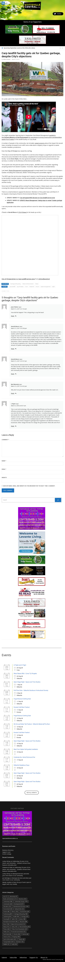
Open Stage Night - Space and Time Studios (27, 682)
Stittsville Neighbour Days (21, 765)
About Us (44, 958)
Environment (7, 909)
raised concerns (40, 143)
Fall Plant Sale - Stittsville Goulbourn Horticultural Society (31, 690)
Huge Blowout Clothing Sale (22, 699)
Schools (16, 934)
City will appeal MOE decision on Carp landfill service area (37, 198)
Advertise (23, 958)
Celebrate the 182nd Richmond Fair (24, 757)
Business (22, 899)
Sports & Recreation (9, 939)
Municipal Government (10, 921)
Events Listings (6, 854)
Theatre (21, 939)
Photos (6, 929)
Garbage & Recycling (15, 284)
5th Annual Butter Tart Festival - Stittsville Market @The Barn (32, 724)
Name (4, 461)
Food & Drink (24, 911)
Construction (7, 904)
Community (7, 901)
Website (4, 477)
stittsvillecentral (44, 279)
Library (22, 919)
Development (19, 904)
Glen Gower (6, 59)
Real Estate (7, 934)
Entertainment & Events (20, 906)
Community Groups (21, 901)
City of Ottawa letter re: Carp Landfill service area (18, 279)
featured (32, 286)
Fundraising (7, 914)
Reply (12, 316)
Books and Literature (10, 899)
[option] (33, 48)
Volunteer (20, 942)
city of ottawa (20, 286)
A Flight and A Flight (20, 665)
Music (6, 924)
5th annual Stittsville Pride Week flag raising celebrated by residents (24, 48)
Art (5, 896)
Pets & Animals (24, 926)
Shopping (16, 936)
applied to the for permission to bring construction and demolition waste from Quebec (32, 137)
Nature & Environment (28, 284)
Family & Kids (19, 909)
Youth (14, 944)
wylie (53, 286)
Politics (6, 931)
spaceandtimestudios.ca (10, 838)
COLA (26, 286)
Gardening (7, 916)
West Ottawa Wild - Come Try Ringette (25, 673)
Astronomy (13, 896)
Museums (23, 921)
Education (7, 906)
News (36, 284)
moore (37, 286)
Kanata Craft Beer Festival (22, 707)
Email (4, 469)
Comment (5, 439)
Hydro (14, 919)
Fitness (15, 911)
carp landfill (12, 286)
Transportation (8, 942)
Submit (4, 958)
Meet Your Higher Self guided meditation (26, 749)
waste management (45, 286)
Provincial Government (18, 931)
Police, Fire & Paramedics (19, 929)
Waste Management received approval (21, 170)
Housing (6, 919)
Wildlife (6, 944)
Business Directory (7, 850)
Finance (6, 911)
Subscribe (13, 958)
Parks (14, 926)
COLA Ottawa (22, 212)
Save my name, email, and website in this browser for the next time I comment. (29, 486)
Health (16, 916)
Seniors (6, 936)
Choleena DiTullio (7, 867)
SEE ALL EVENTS (32, 793)
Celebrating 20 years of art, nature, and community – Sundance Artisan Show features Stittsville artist (16, 863)
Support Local (6, 852)
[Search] (58, 500)
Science (25, 934)
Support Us (34, 958)
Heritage (24, 916)
